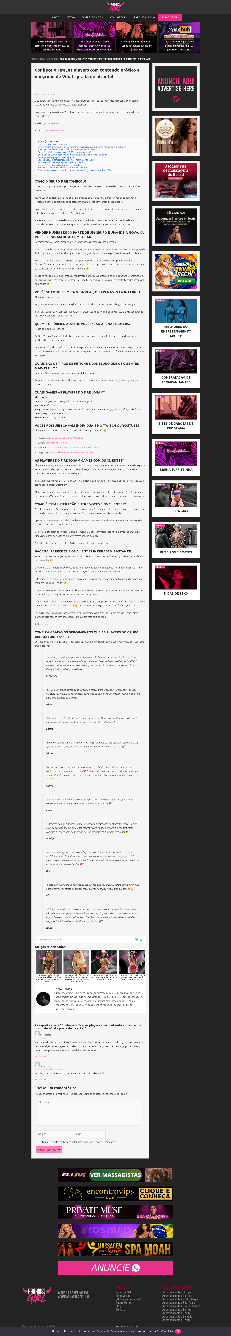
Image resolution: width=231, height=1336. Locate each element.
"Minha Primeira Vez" (128, 1299)
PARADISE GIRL (170, 17)
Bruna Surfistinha (176, 469)
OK (177, 1331)
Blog (41, 59)
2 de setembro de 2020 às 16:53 (51, 1069)
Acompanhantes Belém (176, 1320)
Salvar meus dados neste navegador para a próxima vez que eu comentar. (77, 1142)
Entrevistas (52, 59)
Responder (40, 1056)
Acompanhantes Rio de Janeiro (181, 1306)
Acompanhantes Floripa (176, 1292)
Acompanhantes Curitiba (177, 1296)
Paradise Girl (123, 1292)
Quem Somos (124, 1303)
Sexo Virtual (123, 1296)
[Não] (227, 1331)
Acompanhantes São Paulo (178, 1303)
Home (34, 59)
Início (55, 17)
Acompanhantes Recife (176, 1313)
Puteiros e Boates (176, 552)
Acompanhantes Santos (176, 1309)
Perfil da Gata (176, 511)
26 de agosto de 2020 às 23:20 (50, 1038)
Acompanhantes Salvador (177, 1316)
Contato (120, 1309)
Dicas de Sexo (176, 593)
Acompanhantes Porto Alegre (180, 1299)
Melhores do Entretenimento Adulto (176, 331)
